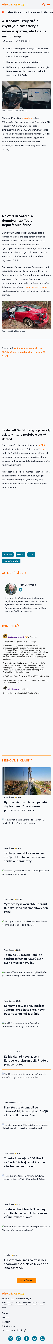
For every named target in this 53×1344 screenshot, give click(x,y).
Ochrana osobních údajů (14, 1330)
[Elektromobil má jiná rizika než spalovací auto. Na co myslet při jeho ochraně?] (26, 1239)
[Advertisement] (26, 180)
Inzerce (5, 1317)
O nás (5, 1313)
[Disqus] (26, 664)
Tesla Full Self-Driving (35, 287)
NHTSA (20, 554)
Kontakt (6, 1321)
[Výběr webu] (27, 4)
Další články (26, 1280)
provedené (27, 118)
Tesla (31, 554)
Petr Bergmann (8, 41)
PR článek (8, 1255)
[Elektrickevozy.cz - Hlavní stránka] (13, 4)
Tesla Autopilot (11, 560)
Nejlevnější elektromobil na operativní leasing (29, 12)
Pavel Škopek (9, 797)
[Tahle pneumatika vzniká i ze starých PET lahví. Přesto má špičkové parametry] (26, 832)
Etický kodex (8, 1326)
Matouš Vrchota (10, 1103)
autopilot (8, 554)
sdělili (42, 445)
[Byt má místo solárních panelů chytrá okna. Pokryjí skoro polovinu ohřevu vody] (26, 781)
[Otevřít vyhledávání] (44, 5)
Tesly (41, 449)
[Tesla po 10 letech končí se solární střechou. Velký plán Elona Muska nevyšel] (26, 933)
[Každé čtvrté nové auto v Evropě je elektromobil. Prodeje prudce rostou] (26, 1035)
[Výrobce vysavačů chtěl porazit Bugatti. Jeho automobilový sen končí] (26, 883)
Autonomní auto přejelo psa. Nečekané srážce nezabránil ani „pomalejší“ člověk (23, 352)
